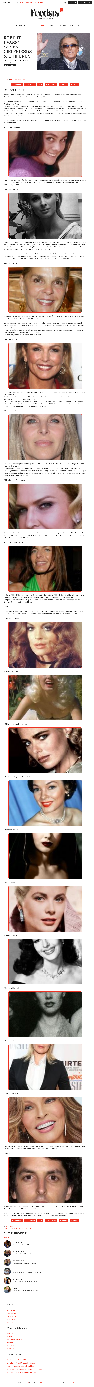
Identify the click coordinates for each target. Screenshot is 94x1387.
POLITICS (18, 25)
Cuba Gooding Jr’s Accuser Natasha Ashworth (19, 1230)
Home (6, 79)
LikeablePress (43, 1382)
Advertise (11, 1319)
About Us (11, 1310)
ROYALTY (72, 25)
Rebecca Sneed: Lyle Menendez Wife (25, 1281)
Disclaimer (11, 1322)
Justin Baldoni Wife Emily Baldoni (31, 3)
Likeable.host (56, 1382)
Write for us (12, 1316)
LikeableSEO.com (71, 1382)
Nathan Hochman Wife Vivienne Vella (25, 1290)
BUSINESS (28, 25)
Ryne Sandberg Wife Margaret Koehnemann (27, 1272)
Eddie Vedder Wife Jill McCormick (24, 1245)
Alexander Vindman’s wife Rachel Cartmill (18, 1228)
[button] (79, 25)
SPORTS (53, 25)
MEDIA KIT (72, 3)
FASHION (62, 25)
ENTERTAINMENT (41, 25)
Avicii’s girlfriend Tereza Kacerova (24, 1254)
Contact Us (11, 1313)
